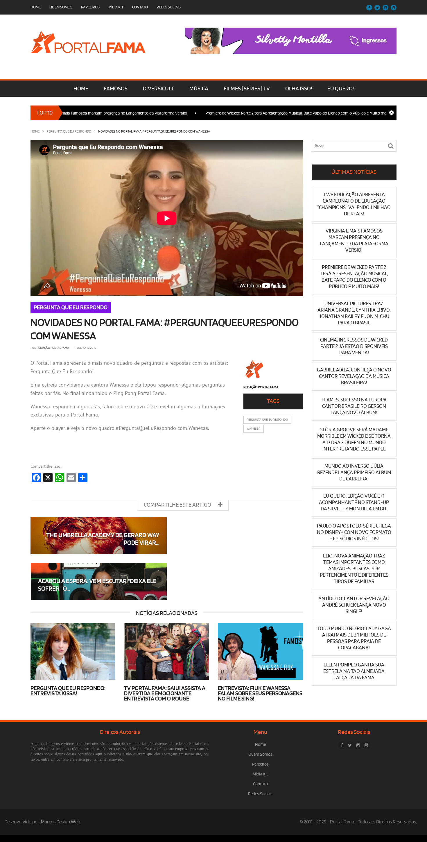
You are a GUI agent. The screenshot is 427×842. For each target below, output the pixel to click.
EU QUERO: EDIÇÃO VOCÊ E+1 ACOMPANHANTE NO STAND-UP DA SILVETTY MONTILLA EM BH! (354, 502)
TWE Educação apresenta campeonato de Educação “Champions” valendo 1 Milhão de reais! (354, 204)
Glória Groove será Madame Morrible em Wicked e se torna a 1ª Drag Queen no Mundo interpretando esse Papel (354, 439)
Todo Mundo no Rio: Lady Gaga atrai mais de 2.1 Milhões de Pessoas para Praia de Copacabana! (354, 638)
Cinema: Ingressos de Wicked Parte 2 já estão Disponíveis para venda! (354, 346)
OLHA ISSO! (298, 88)
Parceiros (90, 7)
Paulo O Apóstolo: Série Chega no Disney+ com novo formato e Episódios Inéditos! (354, 532)
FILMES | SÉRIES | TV (247, 88)
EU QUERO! (340, 88)
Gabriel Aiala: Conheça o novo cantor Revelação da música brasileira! (354, 376)
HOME (80, 88)
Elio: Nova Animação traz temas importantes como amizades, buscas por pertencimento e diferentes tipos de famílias (354, 568)
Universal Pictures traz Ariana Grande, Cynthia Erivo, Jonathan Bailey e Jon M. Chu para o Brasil (354, 313)
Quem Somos (60, 7)
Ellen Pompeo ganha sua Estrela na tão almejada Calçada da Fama (354, 671)
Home (36, 7)
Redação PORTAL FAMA (53, 348)
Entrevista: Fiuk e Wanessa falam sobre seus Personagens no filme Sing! (260, 693)
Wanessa (254, 428)
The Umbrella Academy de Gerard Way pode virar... (102, 539)
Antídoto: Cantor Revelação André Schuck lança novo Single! (354, 605)
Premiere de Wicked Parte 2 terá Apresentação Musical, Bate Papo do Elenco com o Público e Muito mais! (275, 113)
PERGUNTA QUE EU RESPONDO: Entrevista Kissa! (68, 691)
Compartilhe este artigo (178, 505)
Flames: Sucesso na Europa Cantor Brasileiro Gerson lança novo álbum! (354, 406)
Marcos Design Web (60, 822)
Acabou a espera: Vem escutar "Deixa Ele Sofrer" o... (97, 585)
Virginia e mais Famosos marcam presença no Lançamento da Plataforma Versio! (93, 113)
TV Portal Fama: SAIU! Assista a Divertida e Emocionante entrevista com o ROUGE (164, 693)
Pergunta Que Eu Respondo (267, 419)
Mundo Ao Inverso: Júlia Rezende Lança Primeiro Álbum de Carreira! (354, 472)
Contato (140, 7)
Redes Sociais (169, 7)
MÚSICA (198, 88)
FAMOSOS (116, 88)
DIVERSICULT (158, 88)
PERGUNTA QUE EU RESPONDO (68, 131)
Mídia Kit (115, 7)
